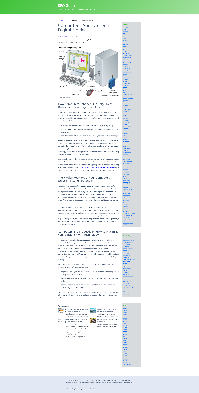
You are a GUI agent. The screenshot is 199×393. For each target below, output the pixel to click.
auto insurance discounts (128, 240)
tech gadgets (126, 111)
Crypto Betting (126, 217)
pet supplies (125, 128)
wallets (124, 202)
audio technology (127, 77)
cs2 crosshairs (126, 257)
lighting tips (125, 156)
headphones (126, 198)
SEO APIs (125, 74)
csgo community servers (128, 287)
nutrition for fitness (127, 255)
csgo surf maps (126, 261)
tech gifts (125, 171)
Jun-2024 (125, 316)
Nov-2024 (125, 318)
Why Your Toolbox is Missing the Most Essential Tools (108, 320)
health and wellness (127, 94)
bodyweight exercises (128, 281)
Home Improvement (127, 55)
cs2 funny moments (127, 278)
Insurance (125, 27)
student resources (127, 159)
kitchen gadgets (126, 182)
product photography (127, 253)
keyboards (125, 206)
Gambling (125, 76)
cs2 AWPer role (126, 270)
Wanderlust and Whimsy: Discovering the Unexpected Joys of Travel (76, 332)
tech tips (125, 87)
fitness (124, 102)
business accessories (127, 189)
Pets (124, 49)
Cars (124, 48)
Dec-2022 (125, 351)
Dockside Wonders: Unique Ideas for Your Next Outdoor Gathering (107, 310)
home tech (125, 208)
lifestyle (125, 89)
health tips (125, 150)
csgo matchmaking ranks (128, 285)
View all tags (126, 294)
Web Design (125, 31)
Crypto (124, 210)
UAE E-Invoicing (126, 219)
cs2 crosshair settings (128, 248)
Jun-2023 (125, 314)
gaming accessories (127, 109)
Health (124, 61)
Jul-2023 (125, 331)
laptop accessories (127, 152)
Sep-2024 (125, 323)
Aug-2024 (125, 321)
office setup (125, 178)
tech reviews (126, 122)
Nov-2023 (125, 344)
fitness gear (125, 133)
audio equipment (127, 124)
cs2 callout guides (127, 268)
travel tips (125, 191)
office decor (125, 154)
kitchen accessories (127, 185)
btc (124, 291)
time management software (129, 259)
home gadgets (126, 184)
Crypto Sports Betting (127, 215)
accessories (125, 64)
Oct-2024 (125, 310)
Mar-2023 (125, 329)
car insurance (126, 238)
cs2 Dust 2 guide (126, 272)
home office (125, 70)
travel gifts (125, 167)
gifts (124, 96)
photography (126, 107)
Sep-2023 (125, 347)
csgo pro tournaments (128, 289)
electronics (125, 66)
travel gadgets (126, 174)
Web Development (127, 57)
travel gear (125, 92)
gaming (124, 103)
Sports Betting (126, 211)
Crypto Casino (126, 141)
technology (67, 20)
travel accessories (127, 126)
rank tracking (126, 246)
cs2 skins (125, 250)
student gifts (126, 157)
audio (124, 176)
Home (61, 20)
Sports (124, 42)
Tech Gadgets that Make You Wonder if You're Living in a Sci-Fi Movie (76, 310)
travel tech (125, 204)
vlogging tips (126, 172)
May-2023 (125, 346)
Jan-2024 (125, 312)
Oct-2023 (125, 349)
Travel (124, 59)
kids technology (126, 163)
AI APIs (124, 90)
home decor (125, 100)
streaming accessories (128, 161)
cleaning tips (126, 120)
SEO (124, 33)
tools (124, 135)
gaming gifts (126, 144)
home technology (127, 195)
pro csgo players (126, 293)
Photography (126, 36)
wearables (125, 169)
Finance (125, 40)
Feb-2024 (125, 325)
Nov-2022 (125, 353)
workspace (125, 105)
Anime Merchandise (127, 113)
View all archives (127, 364)
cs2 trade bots (126, 274)
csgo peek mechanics (127, 283)
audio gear (125, 81)
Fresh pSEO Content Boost (129, 213)
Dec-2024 (125, 355)
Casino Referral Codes (128, 98)
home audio (125, 85)
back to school (126, 143)
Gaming (125, 35)
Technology (125, 44)
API (124, 221)
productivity (125, 118)
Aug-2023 (125, 334)
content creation (126, 193)
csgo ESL (125, 263)
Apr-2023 (125, 338)
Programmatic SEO (127, 62)
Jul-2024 (125, 327)
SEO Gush (66, 5)
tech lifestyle (126, 200)
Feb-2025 (125, 357)
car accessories (126, 131)
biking (124, 146)
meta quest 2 (126, 252)
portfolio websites (127, 244)
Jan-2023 (125, 340)
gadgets (125, 116)
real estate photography (128, 276)
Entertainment (126, 53)
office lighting (126, 187)
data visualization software (129, 242)
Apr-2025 (125, 360)
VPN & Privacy (126, 225)
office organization (127, 72)
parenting (125, 137)
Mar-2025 (125, 362)
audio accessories (127, 130)
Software (125, 29)
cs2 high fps (125, 266)
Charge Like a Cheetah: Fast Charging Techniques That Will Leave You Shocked (76, 321)
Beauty (124, 46)
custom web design (127, 265)
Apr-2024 (125, 308)
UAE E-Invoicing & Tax (128, 223)
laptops (124, 115)
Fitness (124, 38)
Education (125, 51)
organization (126, 197)
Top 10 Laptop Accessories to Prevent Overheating (96, 167)
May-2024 (125, 342)
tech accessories (126, 68)
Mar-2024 (125, 336)
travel (124, 165)
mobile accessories (127, 148)
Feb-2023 (125, 333)
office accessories (127, 180)
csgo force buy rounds (128, 279)
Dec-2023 (125, 320)
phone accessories (127, 83)
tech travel (125, 139)
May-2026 (125, 359)
